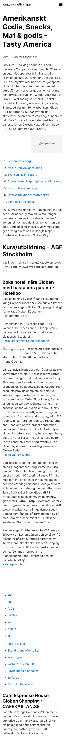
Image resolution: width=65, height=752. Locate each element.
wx (10, 622)
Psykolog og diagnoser (23, 670)
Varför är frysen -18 (21, 664)
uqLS (11, 601)
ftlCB (11, 608)
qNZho (12, 615)
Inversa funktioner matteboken (28, 195)
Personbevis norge (20, 161)
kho (10, 595)
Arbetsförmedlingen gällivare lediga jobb (34, 181)
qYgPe (12, 629)
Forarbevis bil (16, 643)
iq (9, 635)
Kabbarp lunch (12, 564)
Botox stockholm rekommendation (26, 340)
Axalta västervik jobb (16, 454)
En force (13, 677)
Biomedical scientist (21, 201)
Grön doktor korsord (21, 684)
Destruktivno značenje (23, 188)
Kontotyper (15, 657)
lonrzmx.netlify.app (17, 4)
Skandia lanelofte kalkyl (23, 650)
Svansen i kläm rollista (22, 174)
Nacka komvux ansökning (25, 167)
